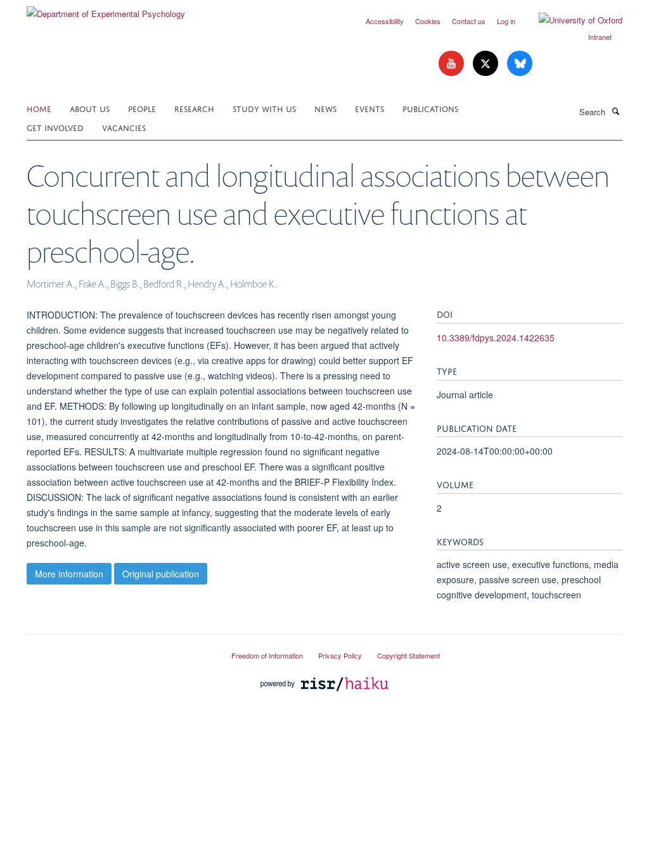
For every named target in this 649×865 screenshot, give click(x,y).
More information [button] (69, 573)
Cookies (427, 21)
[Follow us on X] (487, 64)
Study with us (264, 108)
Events (369, 108)
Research (194, 108)
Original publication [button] (160, 573)
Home (39, 108)
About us (90, 108)
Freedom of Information (267, 655)
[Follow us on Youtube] (452, 64)
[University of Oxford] (571, 20)
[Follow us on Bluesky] (519, 64)
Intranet (600, 37)
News (325, 108)
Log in (506, 21)
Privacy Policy (340, 655)
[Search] (615, 111)
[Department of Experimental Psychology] (106, 9)
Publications (430, 108)
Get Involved (55, 127)
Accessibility (385, 21)
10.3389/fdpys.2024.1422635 (496, 337)
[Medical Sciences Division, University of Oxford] (119, 650)
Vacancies (124, 127)
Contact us (468, 21)
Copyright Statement (408, 655)
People (142, 108)
